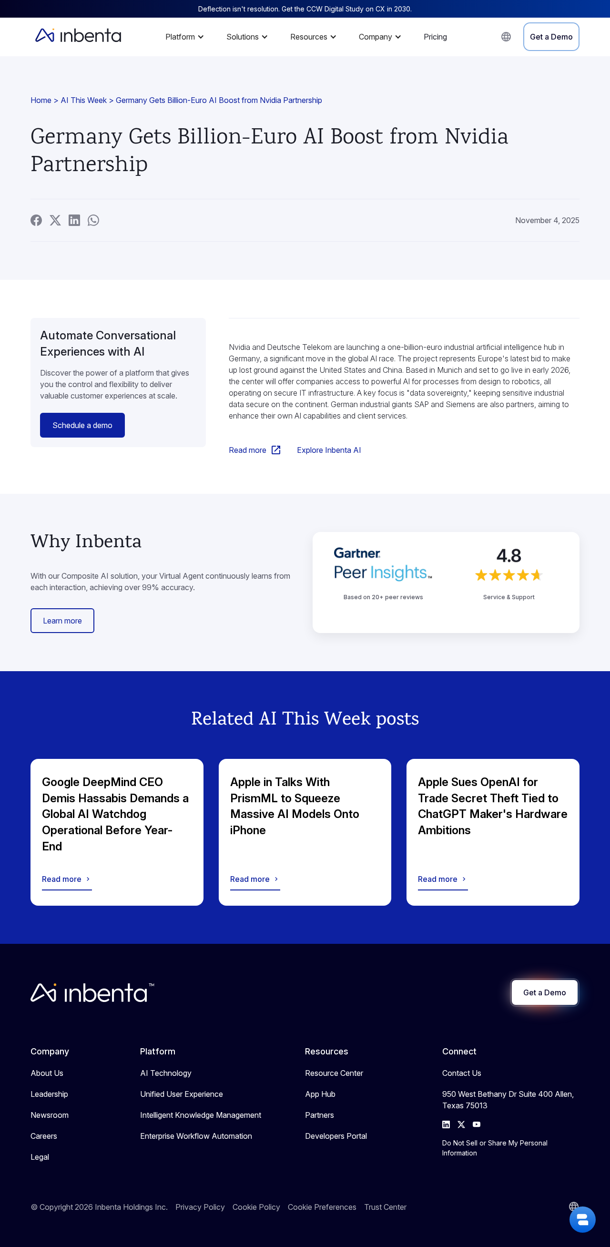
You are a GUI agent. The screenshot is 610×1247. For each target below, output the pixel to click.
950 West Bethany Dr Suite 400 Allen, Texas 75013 (508, 1099)
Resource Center (334, 1073)
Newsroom (49, 1115)
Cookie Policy (256, 1207)
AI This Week (84, 100)
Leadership (49, 1094)
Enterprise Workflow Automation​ (196, 1136)
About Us (46, 1073)
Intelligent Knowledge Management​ (200, 1115)
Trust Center (385, 1207)
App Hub (320, 1094)
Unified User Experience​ (181, 1094)
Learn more (62, 620)
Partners (319, 1115)
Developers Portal (336, 1136)
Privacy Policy (200, 1207)
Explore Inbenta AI (329, 450)
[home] (78, 37)
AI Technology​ (166, 1073)
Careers (43, 1136)
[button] (187, 36)
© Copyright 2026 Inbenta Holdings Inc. (99, 1207)
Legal (39, 1157)
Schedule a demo (82, 425)
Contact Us (461, 1073)
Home (40, 100)
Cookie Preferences (322, 1207)
